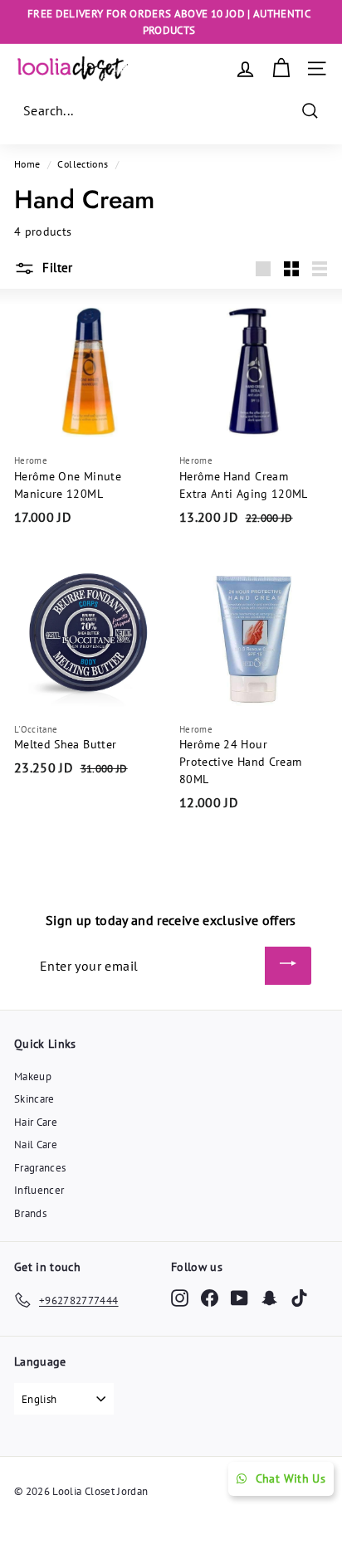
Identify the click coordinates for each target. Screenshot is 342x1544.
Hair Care (35, 1122)
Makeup (32, 1076)
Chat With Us (290, 1478)
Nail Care (35, 1144)
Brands (30, 1213)
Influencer (39, 1190)
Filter (56, 267)
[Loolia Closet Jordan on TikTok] (299, 1297)
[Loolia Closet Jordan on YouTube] (239, 1297)
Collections (82, 164)
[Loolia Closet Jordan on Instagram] (179, 1297)
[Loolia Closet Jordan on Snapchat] (269, 1297)
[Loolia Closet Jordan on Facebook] (209, 1297)
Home (27, 164)
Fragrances (40, 1168)
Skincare (34, 1099)
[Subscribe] (288, 966)
